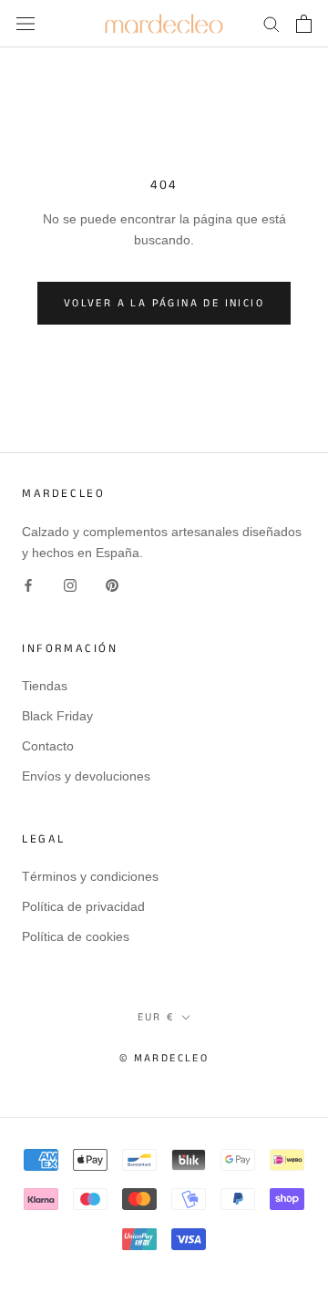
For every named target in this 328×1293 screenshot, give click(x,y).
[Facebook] (28, 584)
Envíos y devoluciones (86, 776)
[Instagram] (70, 584)
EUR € (156, 1017)
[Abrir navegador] (25, 23)
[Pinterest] (112, 584)
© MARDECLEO (164, 1058)
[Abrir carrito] (304, 24)
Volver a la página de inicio (164, 303)
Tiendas (44, 685)
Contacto (48, 746)
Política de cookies (75, 936)
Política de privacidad (83, 906)
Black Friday (57, 716)
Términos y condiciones (90, 876)
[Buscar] (271, 23)
